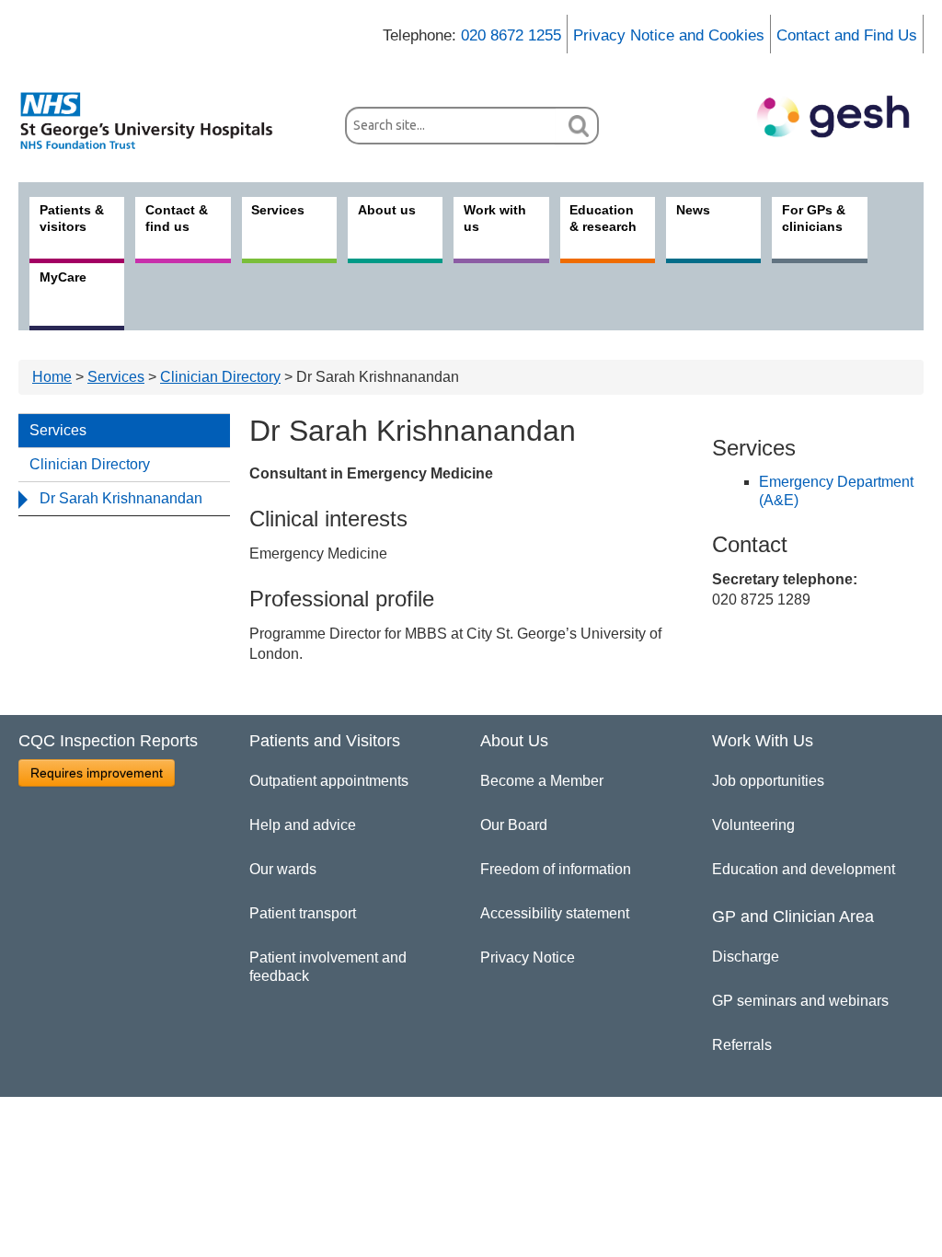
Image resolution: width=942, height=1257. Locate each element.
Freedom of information (555, 869)
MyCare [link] (63, 277)
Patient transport (302, 913)
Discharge (745, 956)
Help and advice (302, 825)
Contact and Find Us (846, 35)
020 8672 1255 (511, 35)
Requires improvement (96, 773)
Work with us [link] (495, 218)
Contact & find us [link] (176, 218)
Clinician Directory (220, 377)
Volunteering (753, 825)
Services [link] (277, 209)
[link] (156, 120)
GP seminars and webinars (800, 1001)
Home (52, 377)
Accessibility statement (554, 913)
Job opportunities (768, 781)
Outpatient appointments (328, 781)
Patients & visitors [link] (72, 218)
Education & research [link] (603, 218)
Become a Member (541, 781)
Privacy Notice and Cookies (668, 35)
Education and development (803, 869)
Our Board (513, 825)
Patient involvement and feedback (328, 967)
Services (115, 377)
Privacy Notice (527, 957)
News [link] (693, 209)
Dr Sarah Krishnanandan (121, 498)
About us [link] (387, 209)
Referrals (742, 1045)
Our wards (282, 869)
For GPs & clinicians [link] (813, 218)
